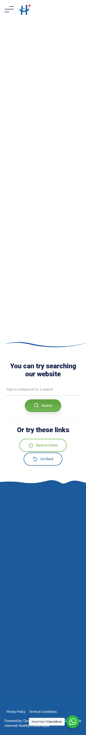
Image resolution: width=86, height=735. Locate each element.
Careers (10, 579)
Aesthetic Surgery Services (23, 623)
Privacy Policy (15, 711)
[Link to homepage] (25, 9)
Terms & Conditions (43, 711)
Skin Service (13, 617)
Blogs (9, 573)
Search (47, 406)
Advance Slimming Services (24, 630)
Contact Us (12, 586)
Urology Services (17, 636)
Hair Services (14, 610)
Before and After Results (22, 566)
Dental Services (15, 643)
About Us (11, 560)
